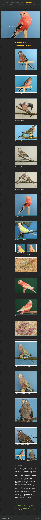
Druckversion (5, 517)
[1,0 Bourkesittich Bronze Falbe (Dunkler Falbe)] (26, 353)
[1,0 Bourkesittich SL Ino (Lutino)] (20, 248)
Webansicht (37, 518)
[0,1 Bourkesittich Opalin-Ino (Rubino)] (26, 307)
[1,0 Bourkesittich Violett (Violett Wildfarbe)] (26, 410)
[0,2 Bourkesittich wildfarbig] (26, 179)
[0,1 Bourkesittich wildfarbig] (26, 132)
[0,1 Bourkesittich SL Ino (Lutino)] (26, 230)
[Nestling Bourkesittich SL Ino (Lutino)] (26, 264)
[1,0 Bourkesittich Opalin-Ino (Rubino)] (26, 285)
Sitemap (10, 517)
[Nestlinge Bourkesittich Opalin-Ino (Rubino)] (26, 328)
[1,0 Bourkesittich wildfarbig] (26, 59)
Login (38, 517)
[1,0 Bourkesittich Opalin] (26, 205)
